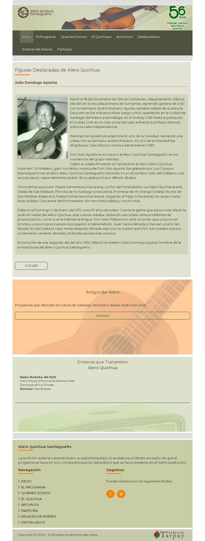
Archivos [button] (123, 37)
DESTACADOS (33, 522)
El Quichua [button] (100, 37)
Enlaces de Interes (37, 49)
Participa (64, 49)
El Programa (46, 37)
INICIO (26, 481)
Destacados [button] (148, 37)
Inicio (28, 36)
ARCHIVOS (30, 505)
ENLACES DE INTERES (38, 516)
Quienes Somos (74, 37)
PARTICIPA (29, 511)
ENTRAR (102, 316)
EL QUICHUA (31, 499)
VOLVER (31, 266)
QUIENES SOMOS (35, 493)
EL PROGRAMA (33, 487)
